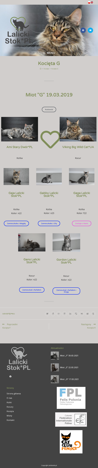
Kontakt (10, 420)
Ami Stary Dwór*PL (19, 147)
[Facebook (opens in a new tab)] (83, 30)
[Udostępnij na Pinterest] (64, 313)
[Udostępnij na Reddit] (87, 313)
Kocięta (10, 411)
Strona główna (14, 393)
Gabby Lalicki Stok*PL (49, 194)
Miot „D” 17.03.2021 (69, 379)
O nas (9, 398)
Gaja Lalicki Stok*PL (16, 194)
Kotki (9, 402)
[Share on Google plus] (58, 313)
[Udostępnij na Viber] (76, 313)
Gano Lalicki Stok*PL (32, 261)
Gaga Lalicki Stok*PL (81, 194)
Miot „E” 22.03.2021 (69, 367)
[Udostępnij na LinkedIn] (70, 313)
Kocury (10, 407)
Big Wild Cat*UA (78, 147)
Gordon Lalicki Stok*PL (66, 261)
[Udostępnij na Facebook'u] (53, 313)
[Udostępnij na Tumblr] (93, 313)
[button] (49, 109)
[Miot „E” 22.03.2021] (55, 367)
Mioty (9, 415)
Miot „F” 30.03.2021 (69, 355)
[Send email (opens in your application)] (90, 30)
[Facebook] (10, 376)
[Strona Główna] (40, 69)
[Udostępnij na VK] (81, 313)
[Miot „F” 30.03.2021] (55, 356)
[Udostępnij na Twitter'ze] (47, 313)
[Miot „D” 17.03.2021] (55, 379)
